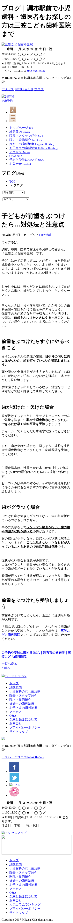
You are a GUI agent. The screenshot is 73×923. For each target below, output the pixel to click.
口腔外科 (45, 235)
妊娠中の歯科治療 (21, 703)
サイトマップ (18, 731)
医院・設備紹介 (20, 876)
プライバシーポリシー (24, 727)
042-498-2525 (36, 70)
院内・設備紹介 (20, 699)
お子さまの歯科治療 (23, 707)
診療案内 (15, 687)
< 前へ (6, 668)
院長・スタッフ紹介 (23, 695)
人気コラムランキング (24, 904)
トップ (14, 683)
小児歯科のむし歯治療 (24, 691)
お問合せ (15, 723)
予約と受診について (23, 719)
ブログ (39, 89)
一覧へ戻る (9, 663)
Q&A (12, 715)
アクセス (8, 89)
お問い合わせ (24, 89)
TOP (12, 181)
